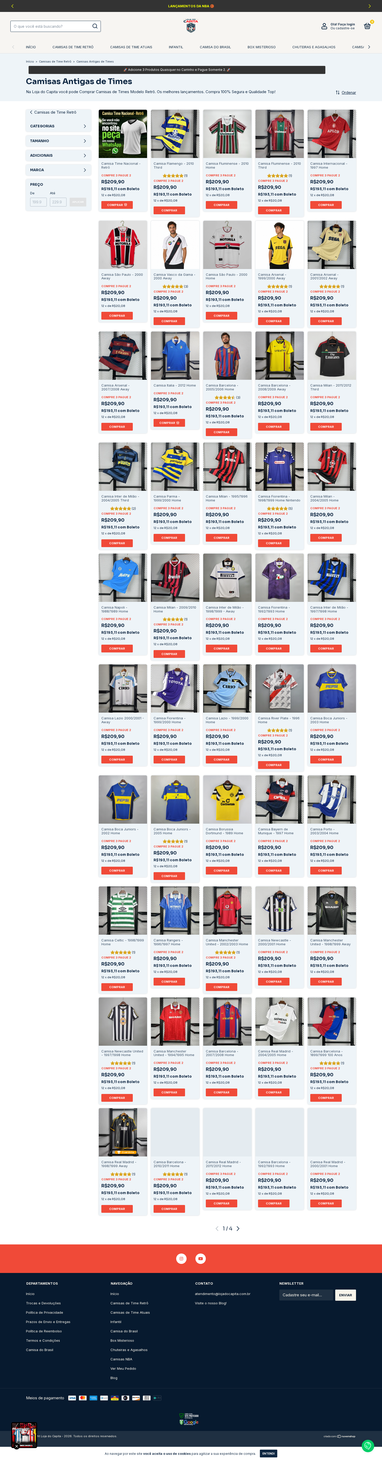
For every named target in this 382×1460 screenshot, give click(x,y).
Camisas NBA (363, 47)
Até (52, 193)
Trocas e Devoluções (43, 1303)
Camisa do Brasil (215, 47)
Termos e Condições (43, 1340)
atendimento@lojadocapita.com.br (223, 1294)
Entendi (268, 1453)
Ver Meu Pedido (123, 1368)
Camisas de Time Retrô (73, 47)
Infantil (176, 47)
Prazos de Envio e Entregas (48, 1322)
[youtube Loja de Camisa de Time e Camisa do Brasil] (200, 1259)
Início (31, 47)
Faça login (346, 24)
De (32, 193)
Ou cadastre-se (343, 28)
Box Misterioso (262, 47)
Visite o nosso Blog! (211, 1303)
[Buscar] (94, 26)
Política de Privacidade (44, 1312)
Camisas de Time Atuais (131, 47)
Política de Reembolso (44, 1331)
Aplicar (78, 202)
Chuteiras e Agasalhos (313, 47)
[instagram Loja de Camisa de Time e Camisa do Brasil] (181, 1259)
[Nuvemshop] (340, 1436)
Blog (113, 1378)
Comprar (169, 210)
